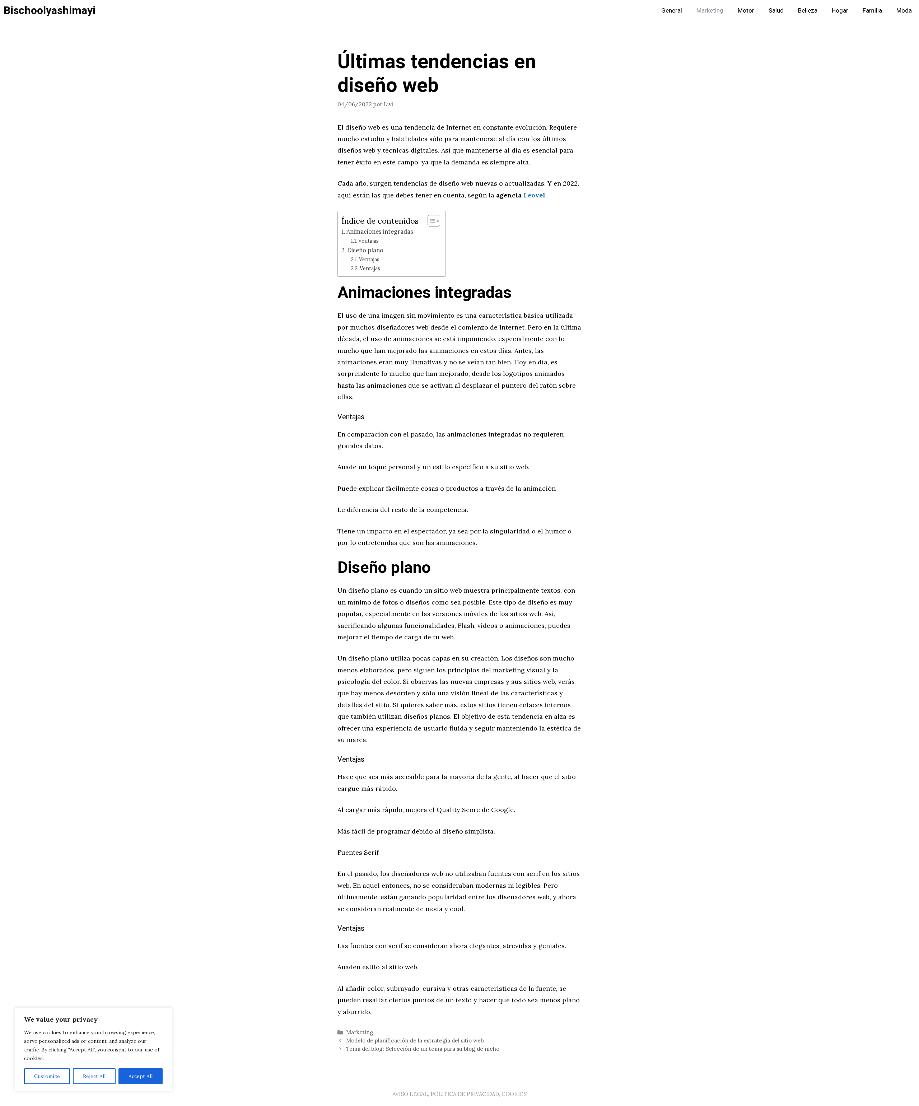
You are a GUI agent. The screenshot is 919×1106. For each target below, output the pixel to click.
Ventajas (368, 240)
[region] (93, 1050)
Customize (47, 1076)
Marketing (709, 10)
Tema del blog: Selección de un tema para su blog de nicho (422, 1048)
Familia (872, 10)
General (671, 10)
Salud (776, 10)
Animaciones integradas (379, 231)
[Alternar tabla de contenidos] (430, 221)
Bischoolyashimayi (49, 11)
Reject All (94, 1076)
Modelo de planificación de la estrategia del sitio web (415, 1040)
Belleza (807, 10)
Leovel (534, 195)
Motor (746, 10)
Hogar (840, 10)
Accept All (141, 1076)
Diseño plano (365, 250)
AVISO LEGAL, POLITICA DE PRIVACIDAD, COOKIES (459, 1094)
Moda (904, 10)
